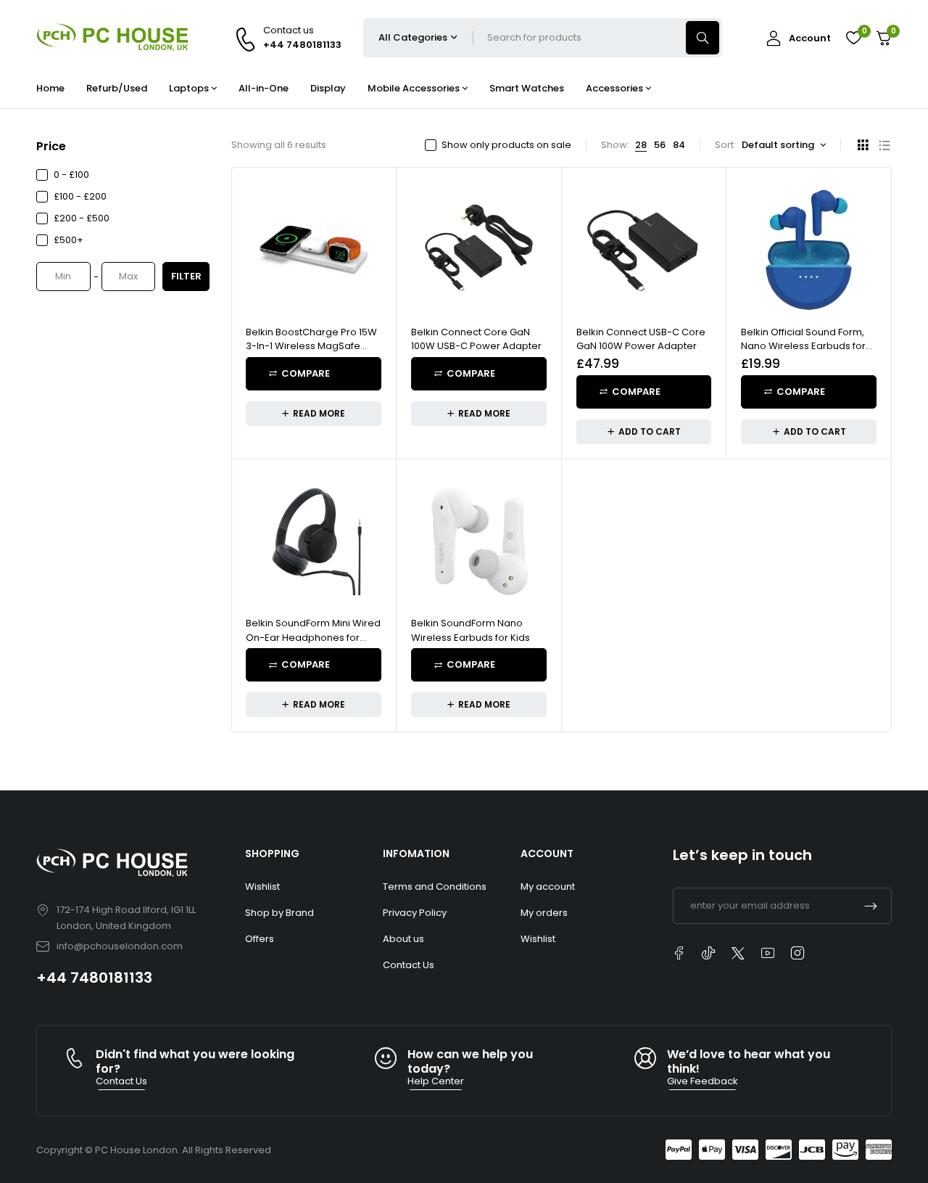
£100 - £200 (80, 196)
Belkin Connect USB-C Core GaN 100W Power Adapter (640, 339)
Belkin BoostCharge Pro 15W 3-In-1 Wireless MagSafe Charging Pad (311, 346)
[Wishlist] (853, 38)
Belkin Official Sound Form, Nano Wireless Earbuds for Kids (803, 346)
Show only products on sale (506, 145)
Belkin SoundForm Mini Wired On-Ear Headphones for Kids (313, 637)
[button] (644, 431)
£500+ (68, 240)
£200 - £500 (81, 218)
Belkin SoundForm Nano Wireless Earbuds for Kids (470, 630)
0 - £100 (71, 174)
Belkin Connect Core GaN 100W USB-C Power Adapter (476, 339)
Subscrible (871, 906)
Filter (186, 276)
